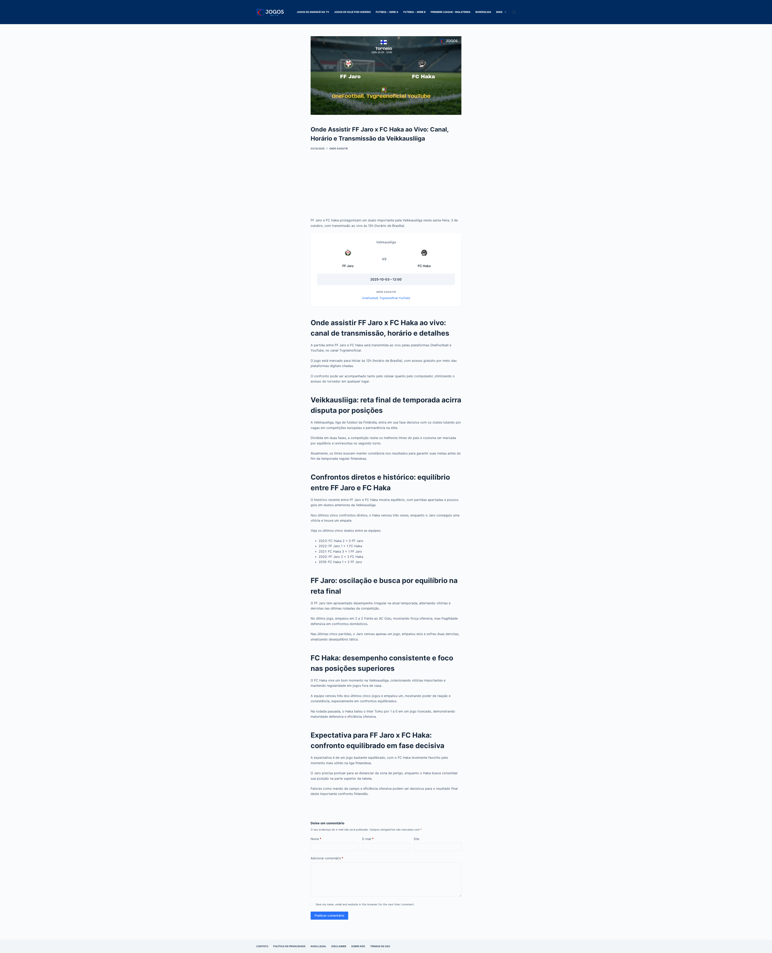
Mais (499, 11)
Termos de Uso (380, 946)
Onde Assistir (338, 148)
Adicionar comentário (327, 858)
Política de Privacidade (289, 946)
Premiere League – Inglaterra (450, 11)
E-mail (368, 839)
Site (416, 839)
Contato (262, 946)
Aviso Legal (318, 946)
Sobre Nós (358, 946)
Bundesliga (483, 11)
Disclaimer (338, 946)
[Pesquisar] (514, 12)
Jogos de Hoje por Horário (352, 11)
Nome (316, 839)
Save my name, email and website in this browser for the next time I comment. (365, 904)
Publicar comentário (329, 915)
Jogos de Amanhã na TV (313, 11)
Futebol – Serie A (387, 11)
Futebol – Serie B (414, 11)
